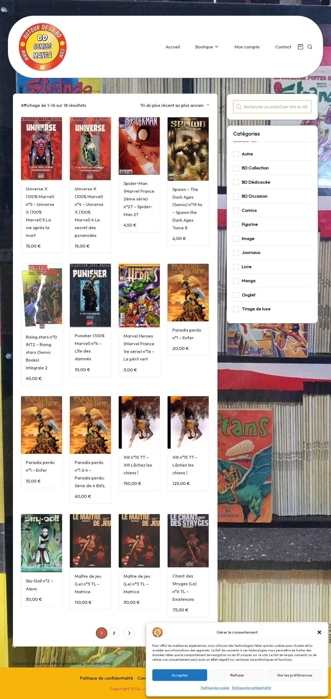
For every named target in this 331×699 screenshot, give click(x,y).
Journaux (251, 252)
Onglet (248, 294)
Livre (247, 266)
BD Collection (255, 167)
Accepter (180, 675)
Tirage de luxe (256, 308)
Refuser (237, 675)
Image (248, 238)
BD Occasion (254, 196)
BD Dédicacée (256, 182)
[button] (319, 632)
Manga (248, 280)
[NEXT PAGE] (129, 633)
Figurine (250, 224)
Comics (249, 210)
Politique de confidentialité (251, 688)
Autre (247, 153)
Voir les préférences (294, 675)
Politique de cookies (215, 688)
